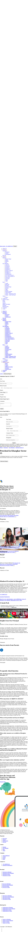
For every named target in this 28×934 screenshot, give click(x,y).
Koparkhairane (8, 274)
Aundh (6, 283)
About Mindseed (6, 855)
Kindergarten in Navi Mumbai (9, 908)
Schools (4, 256)
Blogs (4, 300)
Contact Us (5, 298)
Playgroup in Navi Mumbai (8, 896)
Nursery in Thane (6, 922)
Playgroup (7, 252)
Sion (6, 262)
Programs (5, 249)
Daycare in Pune (5, 886)
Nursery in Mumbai (7, 919)
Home (1, 447)
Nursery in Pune (6, 921)
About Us (5, 248)
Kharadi (7, 288)
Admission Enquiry (7, 373)
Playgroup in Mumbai (7, 895)
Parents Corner (6, 299)
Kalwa (6, 297)
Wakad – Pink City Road (10, 295)
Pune (4, 282)
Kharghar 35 (7, 272)
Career (4, 308)
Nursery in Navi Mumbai (8, 920)
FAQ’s (4, 301)
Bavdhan (7, 285)
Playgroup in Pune (6, 898)
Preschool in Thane (7, 875)
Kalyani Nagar (8, 286)
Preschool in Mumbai (7, 872)
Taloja (6, 279)
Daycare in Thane (6, 887)
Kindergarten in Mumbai (8, 907)
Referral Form (5, 306)
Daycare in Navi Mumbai (7, 885)
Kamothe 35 (7, 269)
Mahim (6, 260)
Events (4, 858)
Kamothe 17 (7, 268)
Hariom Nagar (8, 259)
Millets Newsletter (6, 304)
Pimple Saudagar (8, 291)
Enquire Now (3, 781)
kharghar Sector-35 (20, 447)
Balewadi (7, 284)
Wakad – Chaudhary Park (10, 293)
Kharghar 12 (7, 271)
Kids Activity (2, 246)
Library (4, 303)
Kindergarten (8, 254)
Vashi (6, 281)
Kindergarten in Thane (7, 911)
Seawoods (7, 278)
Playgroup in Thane (7, 899)
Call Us (1, 373)
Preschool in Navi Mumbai (8, 873)
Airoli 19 (7, 264)
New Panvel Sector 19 (9, 276)
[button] (14, 650)
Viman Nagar (8, 292)
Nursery (7, 253)
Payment (4, 305)
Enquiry (15, 246)
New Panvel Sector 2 (9, 275)
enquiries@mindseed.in (5, 596)
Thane (4, 296)
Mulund (6, 261)
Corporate (5, 307)
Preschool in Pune (6, 874)
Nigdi (6, 289)
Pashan (6, 290)
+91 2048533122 (9, 246)
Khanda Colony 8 (9, 270)
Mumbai (4, 257)
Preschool (5, 250)
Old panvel (7, 277)
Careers (4, 856)
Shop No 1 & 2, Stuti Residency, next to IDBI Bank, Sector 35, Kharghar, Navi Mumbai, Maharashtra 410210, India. (13, 600)
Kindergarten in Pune (7, 909)
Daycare (4, 255)
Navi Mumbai (6, 263)
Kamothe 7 (7, 267)
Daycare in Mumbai (6, 883)
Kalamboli (7, 265)
